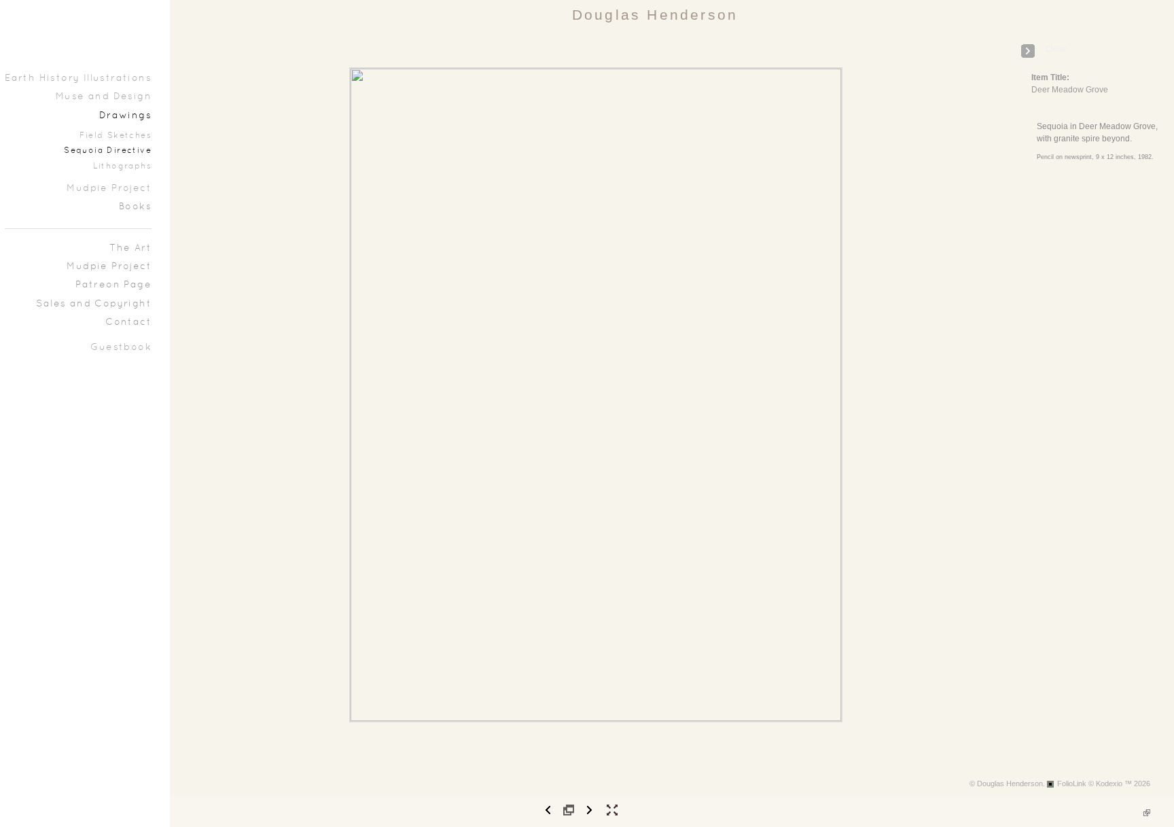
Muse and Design (104, 96)
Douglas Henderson (655, 15)
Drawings (125, 115)
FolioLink (1071, 783)
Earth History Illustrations (78, 78)
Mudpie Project (109, 188)
